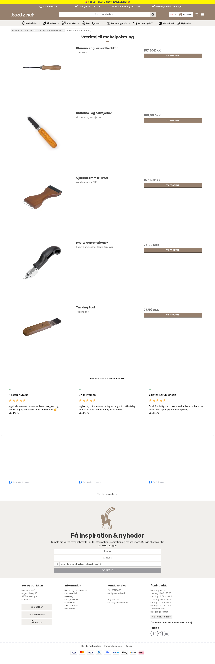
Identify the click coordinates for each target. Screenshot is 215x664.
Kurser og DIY (145, 23)
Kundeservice (50, 6)
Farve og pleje (119, 23)
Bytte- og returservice (75, 590)
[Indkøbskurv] (196, 14)
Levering (68, 596)
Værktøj (71, 23)
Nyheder (186, 23)
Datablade (69, 602)
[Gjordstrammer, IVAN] (42, 207)
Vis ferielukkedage (161, 616)
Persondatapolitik (113, 646)
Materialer (31, 23)
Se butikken (37, 606)
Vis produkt (172, 55)
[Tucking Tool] (42, 337)
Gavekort (168, 23)
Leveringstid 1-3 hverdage (168, 6)
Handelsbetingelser (91, 646)
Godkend (107, 570)
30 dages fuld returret (89, 6)
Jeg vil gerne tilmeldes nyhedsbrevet (80, 564)
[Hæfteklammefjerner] (42, 272)
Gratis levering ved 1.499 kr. (129, 6)
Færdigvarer (93, 23)
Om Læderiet (71, 605)
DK (175, 14)
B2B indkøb (69, 608)
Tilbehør (51, 23)
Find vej (39, 622)
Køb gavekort (71, 599)
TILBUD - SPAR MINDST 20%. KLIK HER (107, 1)
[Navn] (107, 551)
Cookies (129, 646)
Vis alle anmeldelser (107, 494)
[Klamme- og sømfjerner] (42, 142)
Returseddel (70, 593)
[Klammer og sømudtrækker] (42, 77)
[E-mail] (107, 557)
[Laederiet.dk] (22, 14)
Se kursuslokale (37, 614)
